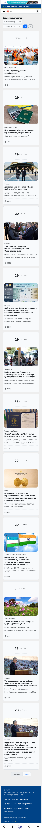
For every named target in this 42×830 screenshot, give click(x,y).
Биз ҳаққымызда (11, 799)
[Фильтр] (25, 26)
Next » (26, 774)
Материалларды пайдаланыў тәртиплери (16, 809)
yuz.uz (14, 821)
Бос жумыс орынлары (23, 804)
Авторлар (24, 799)
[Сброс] (30, 26)
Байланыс (8, 804)
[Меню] (38, 11)
